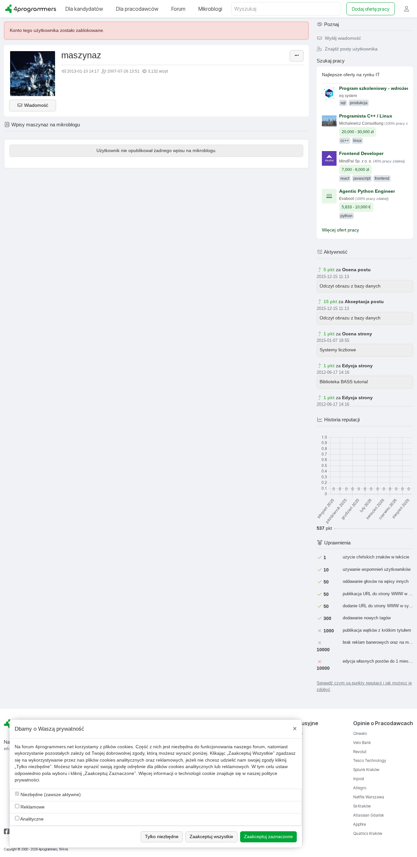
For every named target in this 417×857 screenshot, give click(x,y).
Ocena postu (356, 269)
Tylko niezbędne (162, 836)
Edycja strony (357, 365)
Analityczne (31, 819)
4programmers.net (54, 746)
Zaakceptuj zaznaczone (268, 836)
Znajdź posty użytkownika (351, 49)
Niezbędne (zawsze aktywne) (50, 794)
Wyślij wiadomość (342, 38)
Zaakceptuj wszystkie (211, 836)
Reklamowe (32, 807)
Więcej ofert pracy (340, 230)
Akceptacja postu (364, 301)
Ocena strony (357, 333)
